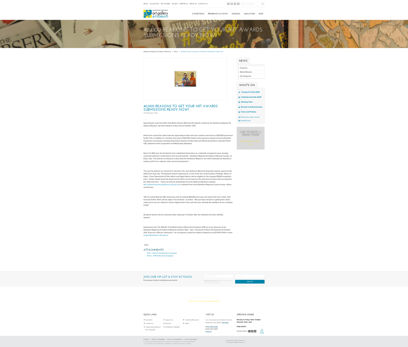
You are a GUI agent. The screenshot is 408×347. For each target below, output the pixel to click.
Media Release (246, 72)
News (145, 4)
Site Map (146, 339)
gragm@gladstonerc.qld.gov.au (155, 235)
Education (249, 14)
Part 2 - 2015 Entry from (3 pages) (160, 256)
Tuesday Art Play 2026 (250, 92)
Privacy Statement (158, 339)
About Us (193, 4)
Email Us (209, 331)
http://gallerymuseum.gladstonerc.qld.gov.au (161, 184)
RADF (261, 14)
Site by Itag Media (191, 339)
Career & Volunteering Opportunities (203, 301)
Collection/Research (192, 320)
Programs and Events (250, 117)
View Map (225, 323)
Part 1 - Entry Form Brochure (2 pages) (162, 253)
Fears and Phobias (248, 112)
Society (175, 4)
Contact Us (203, 4)
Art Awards (165, 4)
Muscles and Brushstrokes (251, 107)
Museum (236, 14)
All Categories (245, 76)
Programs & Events (218, 14)
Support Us (183, 4)
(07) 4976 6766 (212, 327)
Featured (243, 68)
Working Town (247, 102)
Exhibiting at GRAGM (172, 327)
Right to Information (175, 339)
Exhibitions (198, 14)
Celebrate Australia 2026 (251, 97)
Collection (154, 4)
